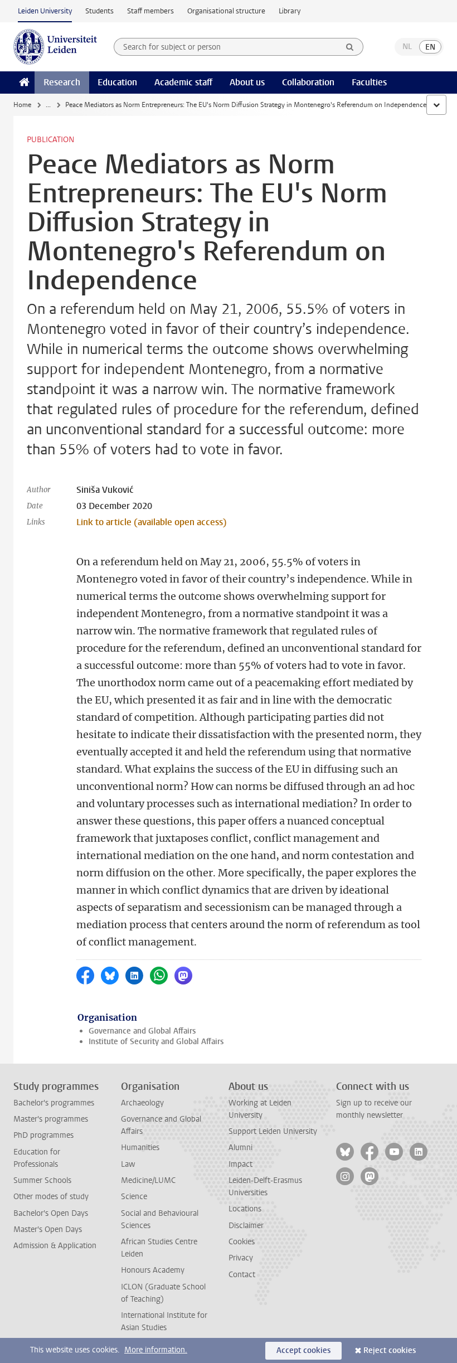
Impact (240, 1164)
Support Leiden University (273, 1131)
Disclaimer (246, 1225)
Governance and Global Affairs (142, 1031)
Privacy (241, 1258)
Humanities (140, 1147)
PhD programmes (43, 1135)
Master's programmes (50, 1119)
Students (99, 11)
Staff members (150, 11)
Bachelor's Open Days (50, 1213)
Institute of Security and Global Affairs (156, 1041)
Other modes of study (51, 1196)
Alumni (240, 1147)
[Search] (350, 47)
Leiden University (45, 11)
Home (22, 104)
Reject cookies (389, 1350)
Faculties (369, 82)
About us (247, 82)
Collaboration (308, 82)
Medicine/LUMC (148, 1180)
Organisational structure (226, 11)
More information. (155, 1350)
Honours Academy (152, 1270)
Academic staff (183, 82)
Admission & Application (54, 1245)
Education (117, 82)
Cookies (242, 1241)
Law (128, 1164)
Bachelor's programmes (53, 1103)
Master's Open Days (47, 1229)
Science (134, 1196)
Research (61, 82)
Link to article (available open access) (151, 522)
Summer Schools (42, 1180)
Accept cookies (303, 1350)
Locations (245, 1209)
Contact (242, 1274)
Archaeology (142, 1103)
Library (289, 11)
